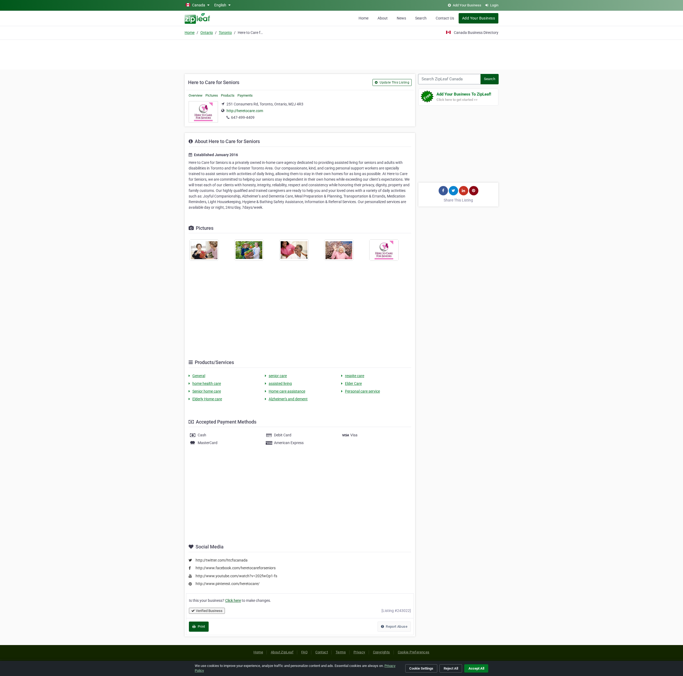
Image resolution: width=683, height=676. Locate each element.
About (383, 18)
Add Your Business (478, 18)
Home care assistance (287, 391)
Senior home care (206, 391)
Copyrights (381, 652)
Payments (245, 95)
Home (363, 18)
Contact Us (445, 18)
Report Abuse (396, 626)
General (198, 376)
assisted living (280, 383)
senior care (278, 376)
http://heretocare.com (245, 111)
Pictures (211, 95)
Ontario (206, 32)
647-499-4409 (243, 117)
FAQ (304, 652)
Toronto (225, 32)
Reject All (451, 668)
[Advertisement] (341, 54)
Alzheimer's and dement (288, 399)
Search (421, 18)
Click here (233, 600)
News (401, 18)
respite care (354, 376)
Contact (321, 652)
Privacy (359, 652)
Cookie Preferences (414, 652)
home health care (206, 383)
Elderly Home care (207, 399)
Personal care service (362, 391)
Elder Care (353, 383)
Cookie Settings (421, 668)
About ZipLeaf (282, 652)
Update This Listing (394, 82)
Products (228, 95)
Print (201, 626)
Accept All (476, 668)
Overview (195, 95)
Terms (341, 652)
